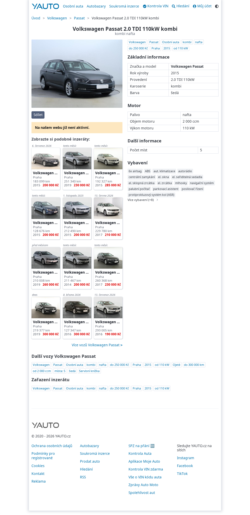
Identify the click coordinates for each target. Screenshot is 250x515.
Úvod (35, 18)
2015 (166, 48)
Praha (156, 48)
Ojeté (176, 365)
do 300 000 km (194, 365)
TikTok (182, 473)
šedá (72, 371)
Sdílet (38, 114)
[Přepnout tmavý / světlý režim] (217, 6)
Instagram (185, 458)
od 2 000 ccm (42, 371)
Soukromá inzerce (124, 6)
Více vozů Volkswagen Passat (96, 345)
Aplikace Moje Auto (144, 461)
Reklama (38, 481)
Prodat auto (90, 461)
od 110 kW (180, 48)
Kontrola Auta (140, 453)
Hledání (86, 469)
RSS (83, 477)
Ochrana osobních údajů (51, 445)
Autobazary (96, 6)
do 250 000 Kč (138, 48)
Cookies (37, 465)
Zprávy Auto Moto (143, 484)
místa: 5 (60, 371)
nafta (198, 42)
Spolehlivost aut (141, 492)
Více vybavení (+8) (141, 199)
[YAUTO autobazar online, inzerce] (45, 6)
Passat (79, 18)
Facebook (185, 465)
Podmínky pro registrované (43, 455)
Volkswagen (57, 18)
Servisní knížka (89, 371)
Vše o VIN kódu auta (145, 477)
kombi (187, 42)
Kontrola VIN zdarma (145, 469)
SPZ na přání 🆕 (141, 445)
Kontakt (37, 473)
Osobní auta (73, 6)
